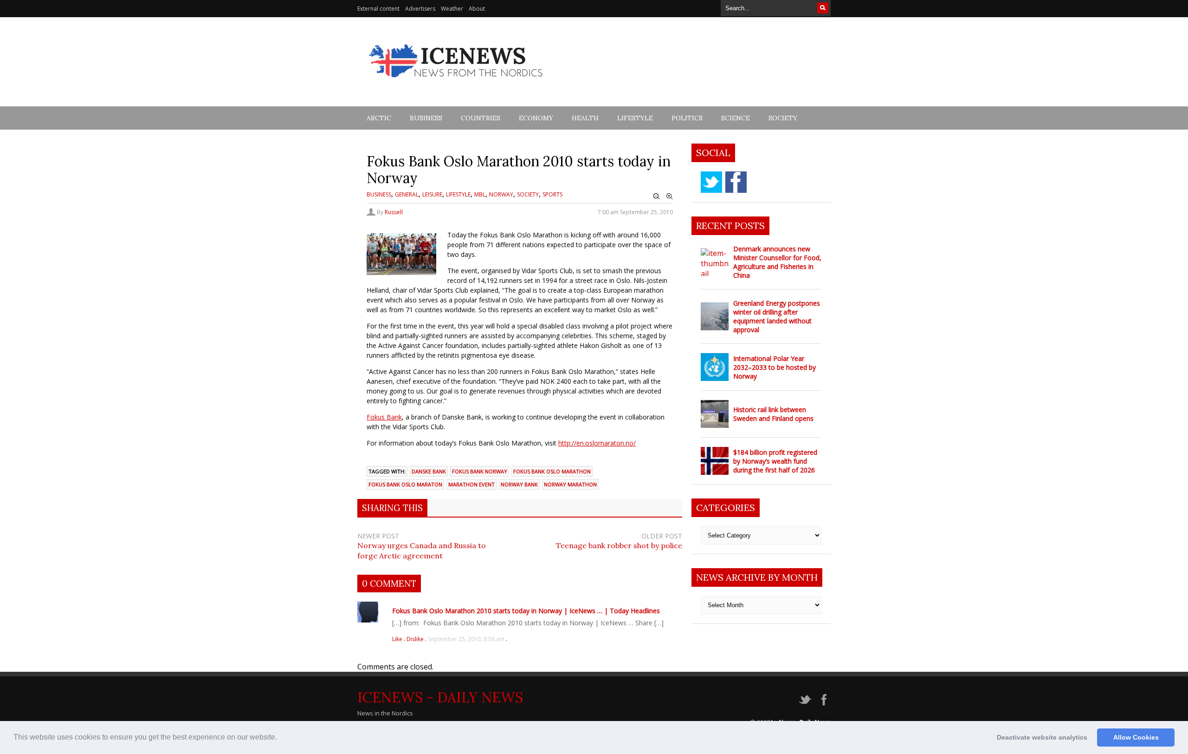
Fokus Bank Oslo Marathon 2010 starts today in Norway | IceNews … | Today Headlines (526, 610)
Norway (501, 194)
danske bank (429, 471)
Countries (480, 118)
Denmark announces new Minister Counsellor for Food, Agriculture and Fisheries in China (777, 262)
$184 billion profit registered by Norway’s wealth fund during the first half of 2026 (775, 461)
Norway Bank (519, 484)
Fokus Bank (384, 417)
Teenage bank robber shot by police (619, 545)
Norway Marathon (570, 484)
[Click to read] (715, 262)
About (477, 9)
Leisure (432, 194)
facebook (736, 182)
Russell (394, 212)
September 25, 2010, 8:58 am (466, 639)
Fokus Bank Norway (479, 471)
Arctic (379, 118)
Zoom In (669, 196)
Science (735, 118)
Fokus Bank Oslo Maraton (405, 484)
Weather (452, 9)
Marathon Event (471, 484)
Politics (687, 118)
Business (426, 118)
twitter (711, 182)
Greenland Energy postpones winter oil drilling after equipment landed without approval (776, 316)
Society (782, 118)
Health (585, 118)
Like (398, 639)
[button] (280, 738)
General (407, 194)
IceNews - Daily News (440, 697)
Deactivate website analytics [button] (1042, 737)
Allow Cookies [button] (1136, 737)
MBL (479, 194)
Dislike (416, 639)
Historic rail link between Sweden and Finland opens (773, 414)
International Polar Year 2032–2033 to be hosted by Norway (774, 367)
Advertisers (420, 9)
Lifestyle (635, 118)
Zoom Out (656, 196)
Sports (552, 194)
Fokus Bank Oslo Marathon (552, 471)
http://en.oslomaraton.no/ (597, 443)
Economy (536, 118)
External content (378, 9)
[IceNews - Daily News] (456, 82)
